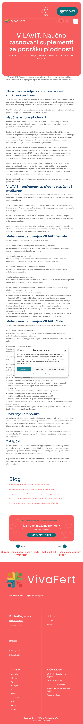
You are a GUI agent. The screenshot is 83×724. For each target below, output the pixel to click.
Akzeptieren (24, 369)
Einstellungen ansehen (56, 369)
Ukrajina (14, 686)
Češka (13, 701)
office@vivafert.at (16, 621)
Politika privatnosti (16, 651)
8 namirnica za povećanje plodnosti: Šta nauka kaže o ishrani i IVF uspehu (33, 503)
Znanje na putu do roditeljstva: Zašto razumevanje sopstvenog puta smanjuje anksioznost (39, 494)
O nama (50, 620)
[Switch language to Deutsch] (61, 21)
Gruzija (14, 678)
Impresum (13, 640)
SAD (13, 689)
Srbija (13, 709)
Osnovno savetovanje (56, 684)
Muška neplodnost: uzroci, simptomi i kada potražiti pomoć (29, 484)
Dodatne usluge (53, 695)
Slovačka (15, 697)
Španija (14, 682)
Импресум (48, 374)
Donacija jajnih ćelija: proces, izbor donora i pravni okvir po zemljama (32, 489)
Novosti (50, 624)
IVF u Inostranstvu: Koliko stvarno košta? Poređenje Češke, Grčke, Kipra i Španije (35, 498)
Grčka (13, 705)
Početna (13, 56)
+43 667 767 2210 (16, 626)
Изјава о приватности (38, 374)
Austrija (14, 674)
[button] (65, 350)
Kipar (13, 693)
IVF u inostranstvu (54, 680)
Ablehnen (39, 369)
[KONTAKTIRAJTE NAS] (67, 11)
